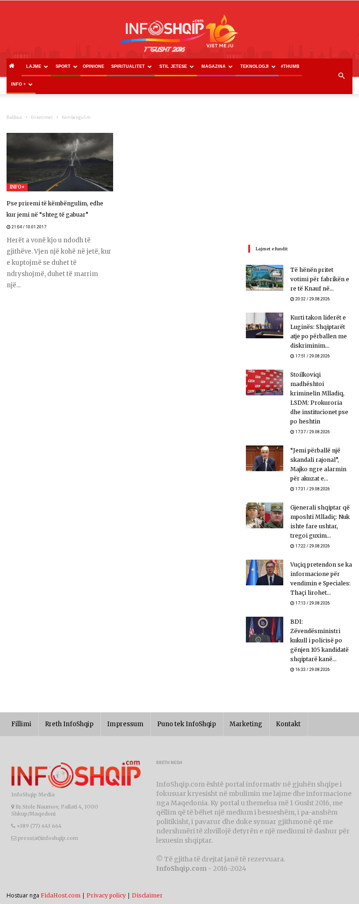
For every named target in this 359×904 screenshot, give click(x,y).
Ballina (14, 117)
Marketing (246, 724)
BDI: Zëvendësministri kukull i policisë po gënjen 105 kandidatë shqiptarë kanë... (319, 640)
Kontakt (288, 724)
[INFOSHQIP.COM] (179, 36)
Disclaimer (147, 895)
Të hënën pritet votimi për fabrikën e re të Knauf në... (319, 279)
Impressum (125, 724)
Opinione (93, 66)
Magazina (213, 66)
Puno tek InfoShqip (186, 724)
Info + (18, 84)
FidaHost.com (60, 895)
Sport (63, 66)
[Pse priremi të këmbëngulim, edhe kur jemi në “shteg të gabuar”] (60, 162)
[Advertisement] (299, 179)
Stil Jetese (173, 66)
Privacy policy (106, 895)
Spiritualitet (128, 66)
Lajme (33, 66)
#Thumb (290, 66)
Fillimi (21, 724)
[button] (341, 76)
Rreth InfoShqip (69, 724)
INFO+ (17, 187)
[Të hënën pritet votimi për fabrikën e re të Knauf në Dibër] (264, 278)
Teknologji (254, 66)
